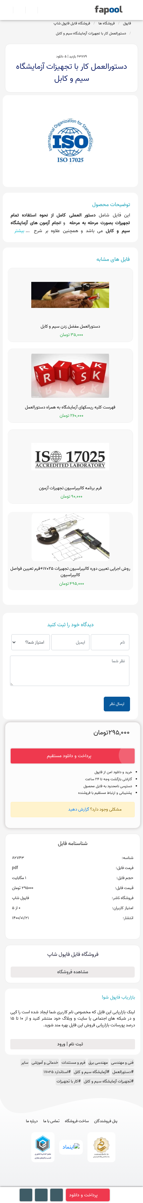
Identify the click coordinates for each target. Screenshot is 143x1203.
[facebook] (47, 1183)
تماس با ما (51, 1121)
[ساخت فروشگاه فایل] (29, 10)
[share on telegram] (64, 928)
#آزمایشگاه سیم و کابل (91, 1072)
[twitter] (84, 1183)
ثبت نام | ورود (70, 1044)
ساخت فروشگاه (77, 1121)
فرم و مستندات (73, 1062)
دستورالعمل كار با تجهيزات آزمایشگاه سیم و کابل (91, 33)
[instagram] (72, 1183)
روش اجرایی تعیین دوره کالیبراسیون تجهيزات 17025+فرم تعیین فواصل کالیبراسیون (70, 571)
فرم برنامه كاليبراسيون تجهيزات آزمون (70, 488)
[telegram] (59, 1183)
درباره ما (32, 1121)
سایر (24, 1062)
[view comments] (80, 928)
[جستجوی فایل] (41, 10)
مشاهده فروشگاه (72, 972)
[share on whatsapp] (72, 928)
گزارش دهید (78, 809)
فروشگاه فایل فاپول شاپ (72, 23)
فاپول (127, 23)
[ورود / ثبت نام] (16, 10)
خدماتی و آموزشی (45, 1062)
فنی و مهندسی (122, 1062)
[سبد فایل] (7, 10)
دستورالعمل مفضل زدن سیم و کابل (70, 326)
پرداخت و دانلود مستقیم (69, 756)
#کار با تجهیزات (68, 1081)
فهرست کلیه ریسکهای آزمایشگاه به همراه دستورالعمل (70, 407)
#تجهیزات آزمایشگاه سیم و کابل (108, 1081)
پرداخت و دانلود (83, 1195)
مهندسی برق (98, 1062)
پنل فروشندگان (105, 1121)
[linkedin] (96, 1183)
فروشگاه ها (106, 23)
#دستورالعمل (122, 1072)
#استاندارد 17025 (57, 1072)
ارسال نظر (116, 704)
